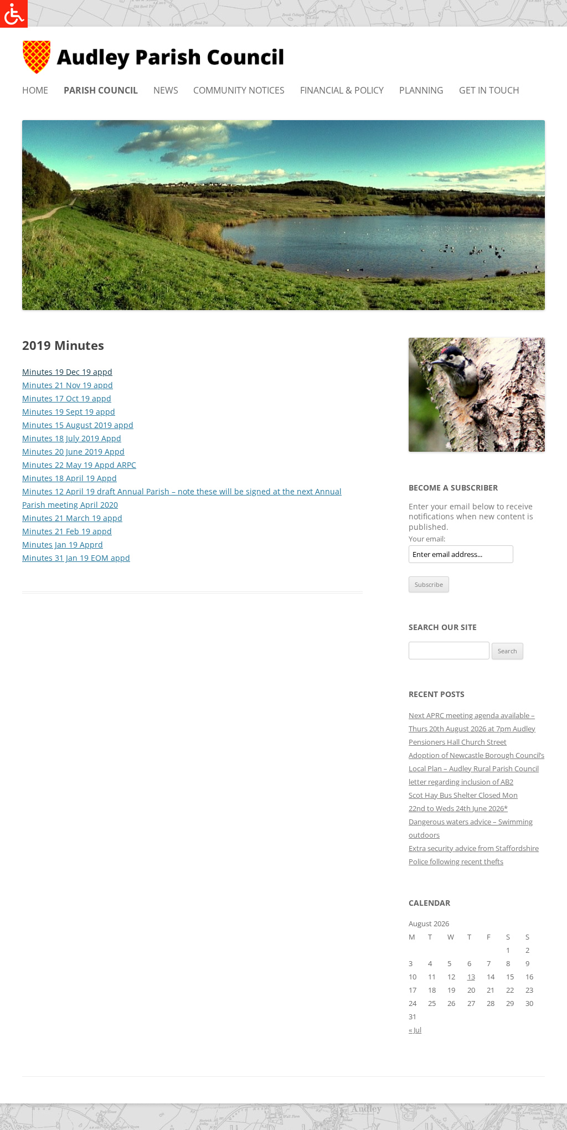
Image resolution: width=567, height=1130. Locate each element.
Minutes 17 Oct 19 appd (66, 398)
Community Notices (239, 90)
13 (471, 977)
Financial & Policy (342, 90)
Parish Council (101, 90)
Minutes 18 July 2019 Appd (71, 438)
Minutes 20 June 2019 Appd (73, 451)
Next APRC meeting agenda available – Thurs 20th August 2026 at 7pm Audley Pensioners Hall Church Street (472, 728)
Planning (421, 90)
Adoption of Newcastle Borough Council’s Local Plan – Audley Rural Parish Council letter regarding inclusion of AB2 (476, 768)
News (165, 90)
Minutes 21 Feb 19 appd (67, 531)
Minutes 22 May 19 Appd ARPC (79, 465)
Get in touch (489, 90)
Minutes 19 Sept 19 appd (68, 411)
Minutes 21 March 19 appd (72, 518)
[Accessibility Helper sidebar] (13, 13)
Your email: (427, 539)
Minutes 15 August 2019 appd (77, 425)
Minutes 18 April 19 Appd (69, 478)
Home (35, 90)
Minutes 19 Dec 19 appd (67, 372)
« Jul (415, 1030)
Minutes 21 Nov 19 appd (67, 385)
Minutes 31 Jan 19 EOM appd (76, 558)
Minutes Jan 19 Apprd (62, 544)
